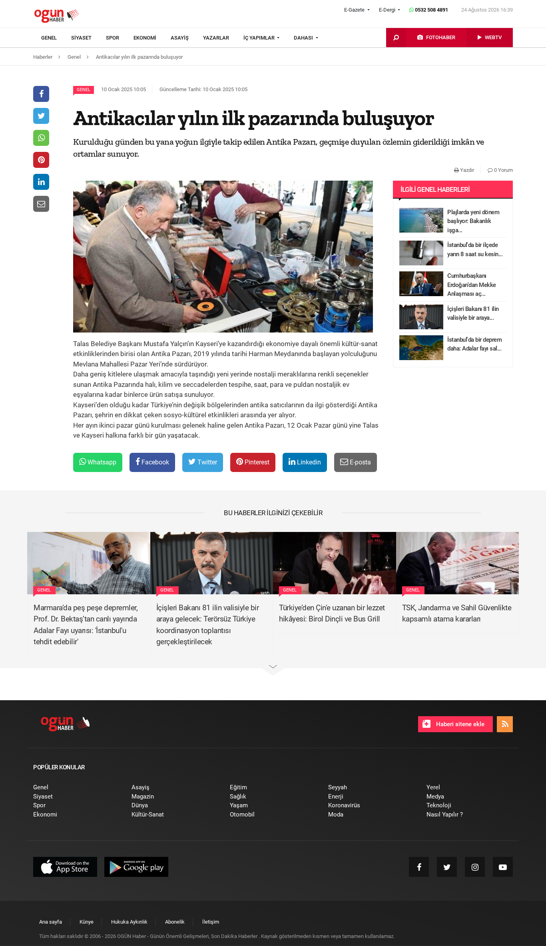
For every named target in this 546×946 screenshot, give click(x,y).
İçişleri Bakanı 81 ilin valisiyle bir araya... (473, 313)
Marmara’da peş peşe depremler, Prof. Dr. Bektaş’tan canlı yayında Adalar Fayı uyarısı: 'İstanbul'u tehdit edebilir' (85, 625)
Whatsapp (101, 462)
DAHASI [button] (304, 38)
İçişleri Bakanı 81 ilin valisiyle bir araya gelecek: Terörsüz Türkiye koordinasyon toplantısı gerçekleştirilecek (207, 625)
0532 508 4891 (431, 10)
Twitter (206, 462)
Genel (83, 89)
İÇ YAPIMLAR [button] (259, 38)
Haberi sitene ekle (459, 724)
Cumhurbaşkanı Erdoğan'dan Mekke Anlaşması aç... (471, 284)
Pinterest (256, 462)
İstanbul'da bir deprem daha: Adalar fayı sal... (474, 344)
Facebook (154, 462)
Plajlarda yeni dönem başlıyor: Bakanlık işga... (473, 221)
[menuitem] (56, 38)
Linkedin (308, 462)
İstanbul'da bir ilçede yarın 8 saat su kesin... (474, 249)
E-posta (359, 462)
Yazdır (466, 170)
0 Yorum (503, 170)
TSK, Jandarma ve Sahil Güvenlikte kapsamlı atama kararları (457, 613)
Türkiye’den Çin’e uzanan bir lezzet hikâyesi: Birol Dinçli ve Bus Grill (332, 613)
